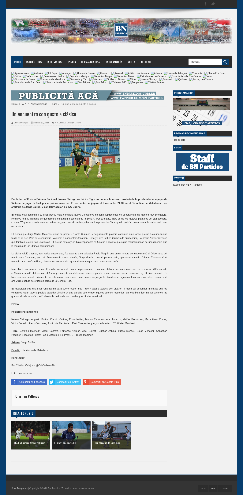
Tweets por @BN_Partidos (187, 184)
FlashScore (179, 139)
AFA (56, 123)
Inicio (17, 62)
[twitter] (213, 4)
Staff (213, 488)
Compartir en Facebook (32, 381)
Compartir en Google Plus (105, 381)
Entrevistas (54, 62)
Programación (113, 62)
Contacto (224, 488)
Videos (132, 62)
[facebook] (205, 4)
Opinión (71, 62)
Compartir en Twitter (68, 381)
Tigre (78, 123)
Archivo (146, 62)
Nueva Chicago (67, 123)
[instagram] (220, 4)
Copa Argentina (90, 62)
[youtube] (228, 4)
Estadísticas (34, 62)
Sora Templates (19, 488)
